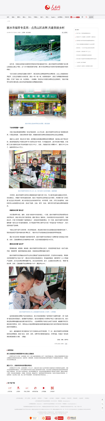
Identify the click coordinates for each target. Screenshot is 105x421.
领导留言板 (35, 391)
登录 (92, 17)
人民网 (8, 21)
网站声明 (69, 398)
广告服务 (46, 398)
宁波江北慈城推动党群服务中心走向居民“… (86, 44)
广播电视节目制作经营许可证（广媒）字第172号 (71, 406)
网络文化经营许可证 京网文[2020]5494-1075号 (42, 409)
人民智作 (52, 391)
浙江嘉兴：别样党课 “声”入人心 (83, 51)
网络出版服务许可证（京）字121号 (60, 409)
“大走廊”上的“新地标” (81, 62)
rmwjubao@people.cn (72, 403)
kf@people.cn (39, 403)
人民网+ (18, 391)
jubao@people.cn (66, 401)
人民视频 (43, 391)
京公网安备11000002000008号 (84, 409)
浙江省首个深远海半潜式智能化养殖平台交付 (86, 58)
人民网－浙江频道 (26, 32)
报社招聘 (34, 398)
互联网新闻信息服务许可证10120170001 (32, 406)
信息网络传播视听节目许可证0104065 (22, 409)
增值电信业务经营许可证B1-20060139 (50, 406)
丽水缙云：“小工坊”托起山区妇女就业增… (85, 47)
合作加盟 (52, 398)
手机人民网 (27, 391)
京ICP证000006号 (73, 409)
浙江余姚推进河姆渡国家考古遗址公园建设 (20, 353)
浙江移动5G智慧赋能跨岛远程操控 (84, 55)
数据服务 (63, 398)
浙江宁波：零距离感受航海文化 (83, 33)
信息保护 (81, 398)
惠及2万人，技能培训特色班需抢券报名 (19, 365)
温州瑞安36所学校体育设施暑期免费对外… (85, 40)
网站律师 (75, 398)
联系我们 (87, 398)
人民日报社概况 (19, 398)
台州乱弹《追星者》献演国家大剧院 (85, 66)
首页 (8, 17)
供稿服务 (58, 398)
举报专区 (67, 17)
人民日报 (9, 391)
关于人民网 (27, 398)
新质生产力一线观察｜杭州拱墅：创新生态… (86, 36)
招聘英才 (40, 398)
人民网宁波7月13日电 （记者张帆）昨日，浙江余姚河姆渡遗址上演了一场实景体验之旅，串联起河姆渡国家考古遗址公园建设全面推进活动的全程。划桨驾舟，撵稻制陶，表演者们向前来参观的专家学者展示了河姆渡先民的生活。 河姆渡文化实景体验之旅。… (37, 358)
